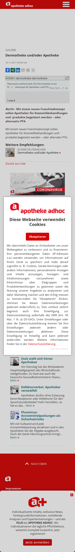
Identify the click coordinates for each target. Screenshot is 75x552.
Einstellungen (59, 348)
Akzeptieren (37, 236)
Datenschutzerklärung (41, 344)
